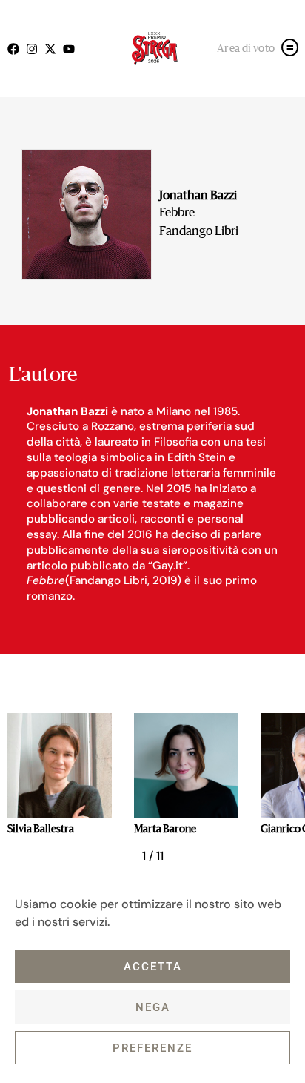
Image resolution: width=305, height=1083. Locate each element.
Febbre (177, 213)
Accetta (153, 966)
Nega (152, 1007)
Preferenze (152, 1048)
